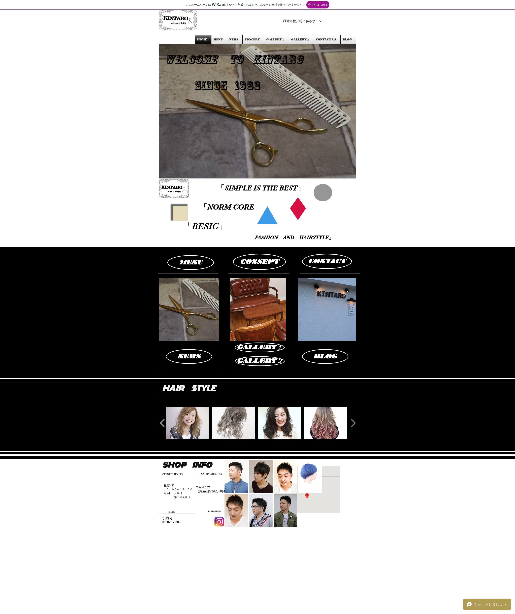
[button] (257, 111)
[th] (219, 521)
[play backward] (162, 423)
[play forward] (353, 423)
